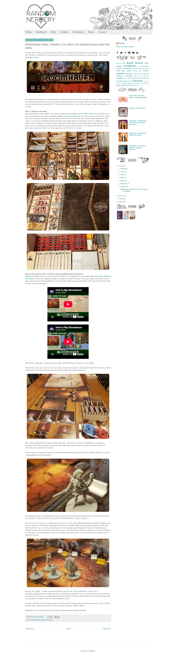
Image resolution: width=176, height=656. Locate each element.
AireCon (118, 63)
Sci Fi (118, 83)
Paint (53, 32)
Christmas (145, 66)
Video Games (126, 85)
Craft (135, 68)
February (123, 184)
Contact (102, 32)
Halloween (119, 76)
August (123, 168)
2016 (121, 199)
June (122, 172)
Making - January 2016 (137, 108)
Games (50, 620)
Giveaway (129, 74)
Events (146, 71)
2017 (121, 196)
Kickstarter (120, 78)
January (123, 187)
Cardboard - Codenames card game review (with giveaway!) (137, 122)
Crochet (140, 68)
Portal (131, 81)
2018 (121, 166)
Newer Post (30, 629)
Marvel (130, 78)
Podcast (119, 81)
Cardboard (41, 32)
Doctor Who (137, 71)
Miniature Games (137, 78)
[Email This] (48, 617)
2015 (121, 202)
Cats (138, 66)
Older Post (106, 629)
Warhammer (134, 85)
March (122, 181)
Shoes (130, 83)
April (122, 178)
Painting (146, 78)
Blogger (92, 651)
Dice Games (127, 71)
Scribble (64, 32)
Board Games (35, 620)
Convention (127, 68)
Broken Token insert (85, 114)
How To (137, 76)
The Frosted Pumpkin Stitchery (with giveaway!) (138, 96)
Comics (119, 68)
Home (29, 32)
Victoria (122, 43)
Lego (125, 78)
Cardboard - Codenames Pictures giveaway (137, 134)
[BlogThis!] (51, 617)
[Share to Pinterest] (58, 617)
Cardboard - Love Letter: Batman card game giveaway (137, 147)
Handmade (78, 32)
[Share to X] (53, 617)
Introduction (145, 76)
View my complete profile (125, 47)
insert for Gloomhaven (72, 116)
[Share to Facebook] (56, 617)
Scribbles (124, 83)
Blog (124, 63)
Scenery (146, 81)
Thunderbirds (145, 83)
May (122, 175)
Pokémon (126, 81)
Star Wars (136, 83)
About (91, 32)
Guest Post (137, 74)
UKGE (118, 85)
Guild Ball (145, 74)
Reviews (138, 80)
